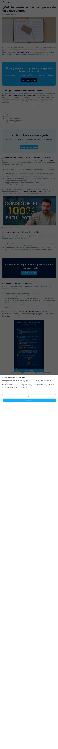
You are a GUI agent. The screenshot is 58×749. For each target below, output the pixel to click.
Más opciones (28, 392)
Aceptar (29, 400)
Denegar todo (29, 396)
